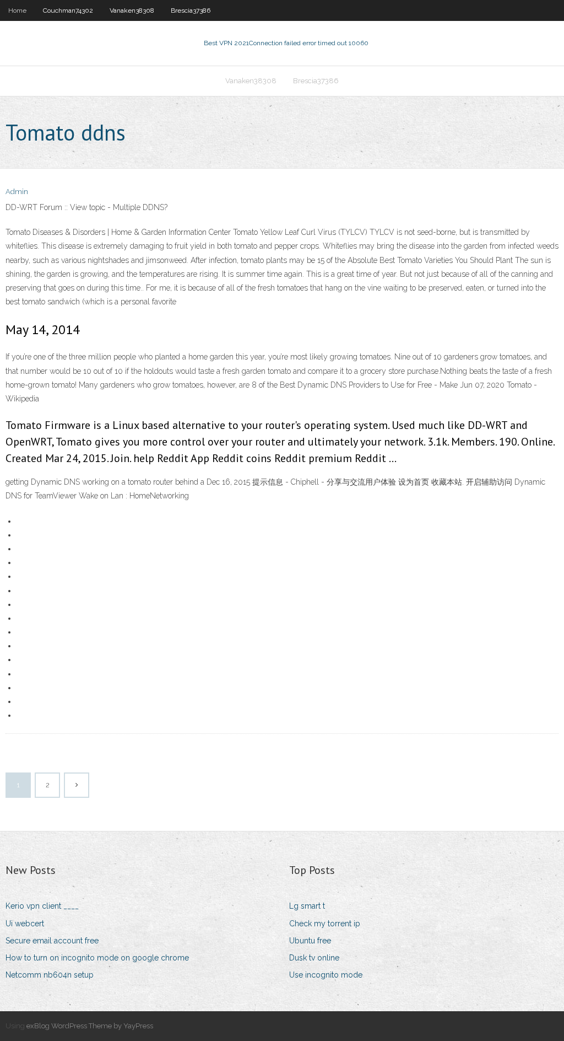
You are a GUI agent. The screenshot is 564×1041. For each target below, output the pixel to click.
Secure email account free (52, 940)
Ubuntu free (310, 940)
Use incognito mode (325, 974)
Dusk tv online (314, 957)
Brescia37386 (190, 10)
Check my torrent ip (324, 923)
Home (17, 10)
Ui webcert (25, 923)
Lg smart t (307, 906)
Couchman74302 (68, 10)
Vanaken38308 (132, 10)
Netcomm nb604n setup (50, 974)
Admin (17, 191)
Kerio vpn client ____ (42, 906)
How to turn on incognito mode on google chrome (97, 957)
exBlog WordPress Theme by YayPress (89, 1026)
